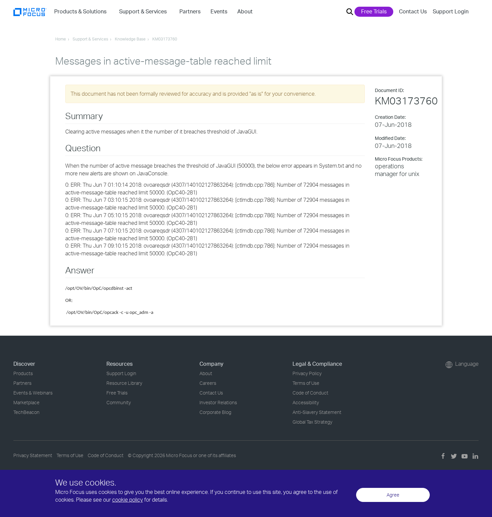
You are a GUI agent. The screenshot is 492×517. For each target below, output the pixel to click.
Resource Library (124, 383)
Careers (207, 383)
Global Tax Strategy (312, 422)
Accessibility (306, 402)
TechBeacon (26, 412)
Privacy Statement (32, 455)
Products (23, 373)
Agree (393, 495)
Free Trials (374, 11)
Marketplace (26, 402)
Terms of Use (306, 383)
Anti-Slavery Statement (317, 412)
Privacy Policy (307, 373)
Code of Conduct (310, 393)
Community (118, 402)
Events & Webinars (33, 393)
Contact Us (413, 11)
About (205, 373)
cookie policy (127, 499)
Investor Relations (218, 402)
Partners (22, 383)
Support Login (451, 11)
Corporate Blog (215, 412)
